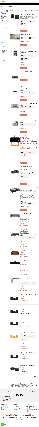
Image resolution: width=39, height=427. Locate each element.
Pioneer (3, 41)
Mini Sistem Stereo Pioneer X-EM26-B (29, 307)
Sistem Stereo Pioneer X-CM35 (27, 332)
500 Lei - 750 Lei (4, 49)
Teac (32, 383)
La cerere (3, 29)
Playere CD (2, 15)
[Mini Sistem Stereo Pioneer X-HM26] (15, 356)
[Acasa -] (5, 2)
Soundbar (2, 20)
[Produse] (1, 4)
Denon (21, 383)
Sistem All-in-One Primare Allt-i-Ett (28, 260)
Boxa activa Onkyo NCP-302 (26, 34)
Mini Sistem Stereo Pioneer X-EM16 (28, 294)
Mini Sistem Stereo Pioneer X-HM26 (28, 352)
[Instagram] (22, 395)
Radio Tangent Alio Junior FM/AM (28, 14)
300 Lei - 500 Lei (4, 48)
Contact (2, 409)
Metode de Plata (16, 406)
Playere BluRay (3, 21)
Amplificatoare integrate (4, 10)
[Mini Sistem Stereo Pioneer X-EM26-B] (15, 311)
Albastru (3, 60)
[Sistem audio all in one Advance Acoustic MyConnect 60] (15, 139)
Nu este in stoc (4, 28)
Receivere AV (2, 12)
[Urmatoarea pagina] (37, 376)
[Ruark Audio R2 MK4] (15, 123)
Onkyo (26, 383)
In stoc (2, 27)
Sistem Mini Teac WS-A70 (26, 250)
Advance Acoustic (29, 383)
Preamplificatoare (3, 13)
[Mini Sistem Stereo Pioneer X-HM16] (15, 324)
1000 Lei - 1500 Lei (4, 51)
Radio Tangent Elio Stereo (26, 71)
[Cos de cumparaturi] (37, 4)
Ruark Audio (35, 383)
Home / (2, 6)
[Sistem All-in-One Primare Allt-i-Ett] (15, 262)
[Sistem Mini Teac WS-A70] (15, 253)
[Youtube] (18, 395)
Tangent (11, 384)
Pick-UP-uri (2, 19)
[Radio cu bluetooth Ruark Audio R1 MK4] (15, 53)
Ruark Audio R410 (24, 229)
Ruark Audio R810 (24, 274)
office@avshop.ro (32, 393)
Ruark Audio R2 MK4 (25, 119)
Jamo (14, 384)
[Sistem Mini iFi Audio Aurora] (15, 215)
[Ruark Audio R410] (15, 235)
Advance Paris (4, 36)
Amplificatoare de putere (4, 11)
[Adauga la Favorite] (28, 31)
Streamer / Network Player (4, 16)
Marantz (19, 383)
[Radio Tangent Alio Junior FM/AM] (15, 17)
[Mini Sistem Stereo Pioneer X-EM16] (15, 298)
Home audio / (6, 6)
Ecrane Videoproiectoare (4, 23)
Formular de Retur (16, 409)
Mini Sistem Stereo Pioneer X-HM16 (28, 320)
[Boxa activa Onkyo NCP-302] (15, 37)
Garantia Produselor (17, 408)
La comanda (3, 30)
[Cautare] (37, 2)
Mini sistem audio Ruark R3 (26, 166)
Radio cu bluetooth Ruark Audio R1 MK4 (28, 49)
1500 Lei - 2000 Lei (4, 52)
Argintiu (3, 61)
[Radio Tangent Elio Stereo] (15, 77)
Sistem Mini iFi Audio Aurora (26, 213)
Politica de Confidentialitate (5, 400)
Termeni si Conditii (4, 406)
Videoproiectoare (3, 22)
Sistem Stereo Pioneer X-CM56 (27, 365)
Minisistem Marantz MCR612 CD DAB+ (29, 103)
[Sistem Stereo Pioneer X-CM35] (15, 336)
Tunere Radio (2, 18)
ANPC (15, 410)
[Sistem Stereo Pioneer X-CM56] (15, 369)
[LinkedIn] (20, 395)
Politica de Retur (16, 407)
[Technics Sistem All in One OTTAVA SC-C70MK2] (15, 190)
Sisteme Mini (2, 17)
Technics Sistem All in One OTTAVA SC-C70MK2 (29, 188)
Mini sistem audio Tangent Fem (27, 86)
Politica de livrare (3, 408)
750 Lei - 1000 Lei (4, 50)
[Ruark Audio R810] (15, 280)
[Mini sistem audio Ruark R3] (15, 172)
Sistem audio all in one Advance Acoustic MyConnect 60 (27, 136)
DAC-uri (2, 14)
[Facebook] (17, 395)
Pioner (23, 383)
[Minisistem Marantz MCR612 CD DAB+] (15, 105)
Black (2, 62)
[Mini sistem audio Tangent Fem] (15, 91)
